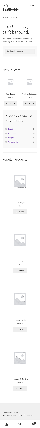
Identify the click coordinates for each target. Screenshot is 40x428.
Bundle (11, 129)
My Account (6, 424)
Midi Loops (12, 133)
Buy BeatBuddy (11, 7)
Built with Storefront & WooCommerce (17, 415)
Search (20, 424)
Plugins (11, 137)
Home (7, 17)
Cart (31, 422)
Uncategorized (13, 142)
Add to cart (10, 103)
